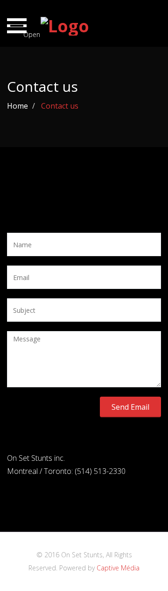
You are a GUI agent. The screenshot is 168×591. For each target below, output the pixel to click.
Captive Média (118, 567)
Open (25, 31)
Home (17, 106)
